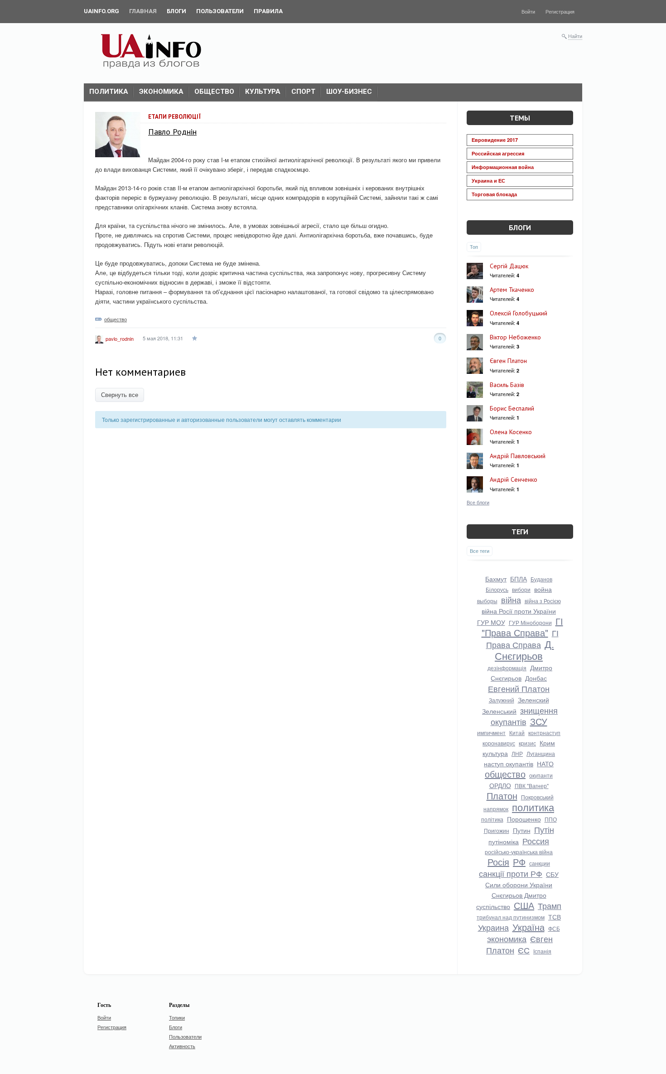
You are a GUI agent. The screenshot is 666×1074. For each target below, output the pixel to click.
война (543, 589)
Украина (493, 927)
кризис (527, 743)
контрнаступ (544, 732)
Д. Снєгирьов (524, 650)
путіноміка (503, 841)
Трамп (549, 905)
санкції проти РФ (510, 873)
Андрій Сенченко (513, 479)
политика (533, 807)
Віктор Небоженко (515, 337)
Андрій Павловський (517, 456)
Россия (535, 841)
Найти (575, 35)
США (524, 905)
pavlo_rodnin (120, 338)
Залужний (501, 700)
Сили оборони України (518, 884)
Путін (544, 829)
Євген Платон (508, 361)
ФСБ (554, 928)
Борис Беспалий (512, 408)
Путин (522, 830)
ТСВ (554, 916)
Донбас (536, 677)
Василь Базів (507, 385)
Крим (547, 742)
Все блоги (478, 502)
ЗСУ (538, 721)
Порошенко (524, 818)
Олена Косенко (511, 432)
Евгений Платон (519, 688)
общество (115, 319)
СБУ (552, 874)
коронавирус (499, 743)
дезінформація (506, 668)
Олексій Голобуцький (518, 313)
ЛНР (517, 753)
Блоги (520, 227)
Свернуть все (119, 395)
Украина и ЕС (488, 180)
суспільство (493, 906)
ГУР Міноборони (530, 622)
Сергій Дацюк (509, 266)
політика (492, 819)
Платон (502, 795)
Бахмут (496, 578)
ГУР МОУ (491, 622)
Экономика (161, 91)
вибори (521, 589)
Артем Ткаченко (512, 289)
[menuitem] (101, 11)
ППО (551, 819)
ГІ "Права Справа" (522, 626)
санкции (539, 863)
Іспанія (542, 951)
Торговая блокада (494, 194)
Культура (262, 91)
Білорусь (497, 589)
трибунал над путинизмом (511, 917)
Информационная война (503, 167)
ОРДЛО (500, 785)
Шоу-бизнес (349, 91)
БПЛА (518, 578)
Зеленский (533, 699)
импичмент (491, 732)
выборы (487, 601)
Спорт (303, 91)
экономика (506, 938)
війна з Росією (543, 601)
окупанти (541, 775)
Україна (528, 927)
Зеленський (499, 711)
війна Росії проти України (519, 610)
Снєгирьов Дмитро (519, 895)
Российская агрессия (498, 153)
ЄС (524, 950)
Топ (474, 246)
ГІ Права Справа (522, 638)
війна (511, 599)
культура (495, 753)
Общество (214, 91)
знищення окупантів (524, 715)
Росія (498, 861)
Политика (108, 91)
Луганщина (540, 753)
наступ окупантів (508, 763)
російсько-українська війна (519, 852)
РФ (519, 861)
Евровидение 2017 (495, 139)
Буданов (541, 579)
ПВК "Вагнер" (532, 785)
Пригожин (496, 830)
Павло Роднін (172, 131)
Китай (517, 732)
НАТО (545, 763)
